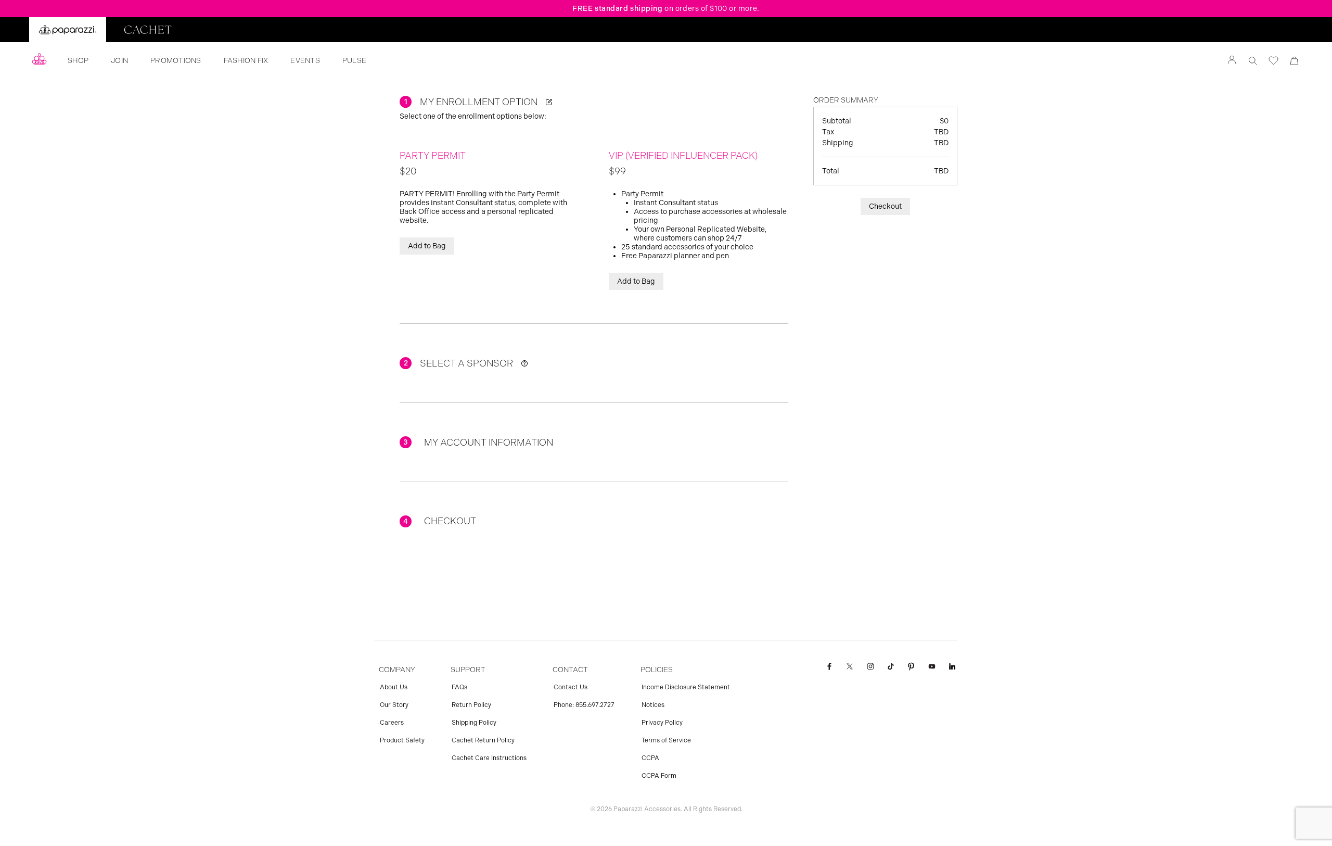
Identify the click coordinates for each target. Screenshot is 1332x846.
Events (305, 60)
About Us (393, 687)
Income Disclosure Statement (686, 687)
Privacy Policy (662, 722)
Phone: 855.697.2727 (584, 705)
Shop (78, 60)
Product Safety (402, 740)
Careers (392, 722)
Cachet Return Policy (483, 740)
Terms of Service (666, 740)
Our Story (394, 705)
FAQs (459, 687)
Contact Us (570, 687)
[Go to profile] (1232, 61)
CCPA (650, 758)
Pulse (354, 60)
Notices (653, 705)
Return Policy (471, 705)
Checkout (885, 206)
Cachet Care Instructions (489, 758)
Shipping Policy (474, 722)
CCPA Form (659, 775)
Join (119, 60)
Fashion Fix (246, 60)
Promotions (175, 60)
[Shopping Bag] (1294, 61)
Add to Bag (427, 246)
